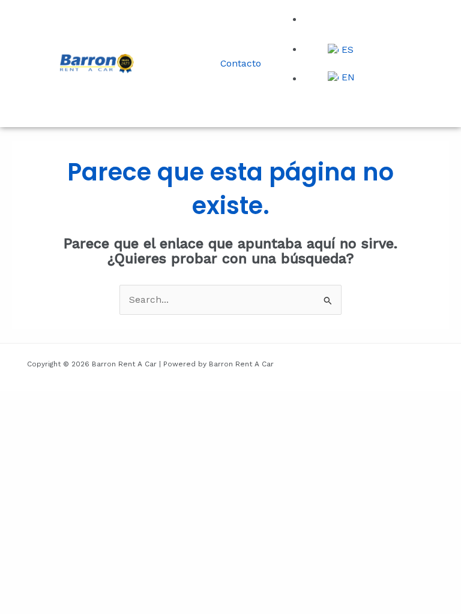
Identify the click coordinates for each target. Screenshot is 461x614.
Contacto (240, 63)
